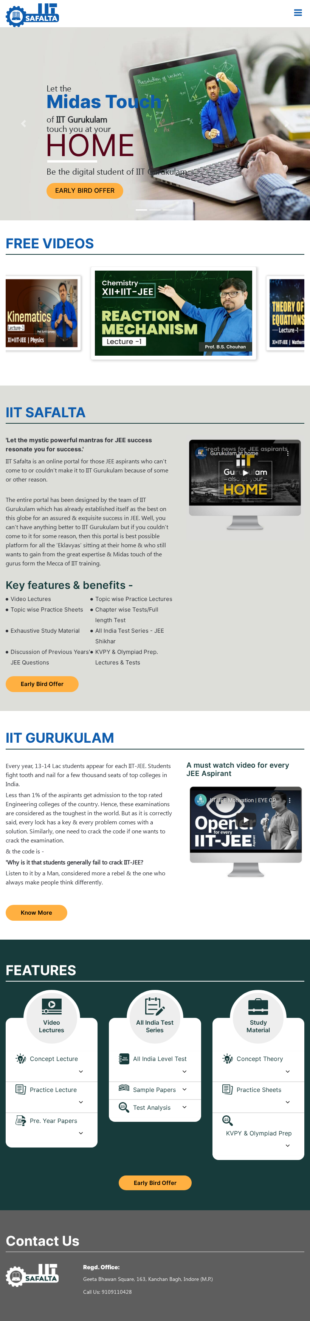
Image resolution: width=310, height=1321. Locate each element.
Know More (36, 912)
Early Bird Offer (85, 190)
